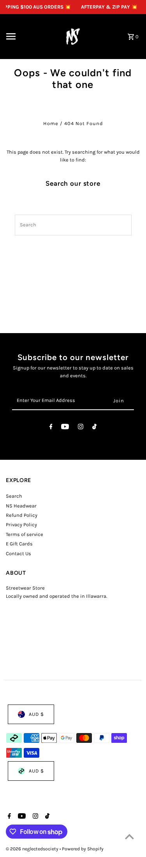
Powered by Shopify (83, 849)
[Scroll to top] (129, 836)
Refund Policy (21, 515)
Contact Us (18, 553)
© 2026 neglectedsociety (33, 849)
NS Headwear (21, 506)
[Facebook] (51, 428)
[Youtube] (65, 428)
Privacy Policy (21, 524)
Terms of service (24, 534)
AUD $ (36, 714)
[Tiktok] (94, 428)
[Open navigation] (28, 36)
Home (50, 123)
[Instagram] (80, 428)
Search (14, 496)
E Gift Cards (19, 544)
